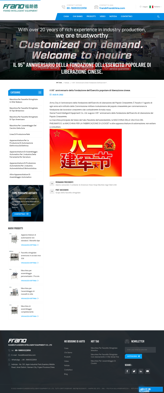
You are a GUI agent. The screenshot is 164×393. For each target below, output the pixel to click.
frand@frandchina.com (112, 8)
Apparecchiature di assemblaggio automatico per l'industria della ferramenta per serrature (24, 154)
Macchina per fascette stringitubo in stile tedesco (24, 101)
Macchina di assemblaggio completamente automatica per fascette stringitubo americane (30, 309)
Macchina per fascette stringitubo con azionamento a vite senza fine (105, 356)
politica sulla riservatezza (118, 389)
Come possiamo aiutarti (24, 193)
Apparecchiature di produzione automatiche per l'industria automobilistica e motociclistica (23, 165)
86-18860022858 (77, 8)
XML (103, 389)
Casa (66, 16)
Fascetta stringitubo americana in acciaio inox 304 (31, 256)
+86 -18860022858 (29, 360)
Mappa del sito (94, 389)
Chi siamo (78, 16)
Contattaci (126, 16)
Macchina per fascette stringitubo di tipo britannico (24, 109)
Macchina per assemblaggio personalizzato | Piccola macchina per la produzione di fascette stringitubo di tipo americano (30, 274)
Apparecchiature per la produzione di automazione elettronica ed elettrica (21, 143)
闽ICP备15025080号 (80, 389)
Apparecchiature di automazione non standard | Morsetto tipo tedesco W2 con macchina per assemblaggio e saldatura (30, 238)
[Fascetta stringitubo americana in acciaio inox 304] (14, 256)
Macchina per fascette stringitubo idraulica (104, 349)
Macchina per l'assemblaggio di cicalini (103, 362)
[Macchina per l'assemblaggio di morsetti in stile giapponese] (14, 291)
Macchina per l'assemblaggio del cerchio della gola (23, 127)
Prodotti (91, 16)
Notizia (113, 16)
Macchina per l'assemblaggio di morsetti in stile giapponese (27, 291)
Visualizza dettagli (29, 245)
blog (66, 374)
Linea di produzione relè (20, 134)
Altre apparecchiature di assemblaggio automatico (20, 176)
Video (102, 16)
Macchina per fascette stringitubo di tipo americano (24, 118)
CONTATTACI (19, 214)
